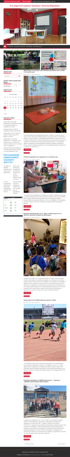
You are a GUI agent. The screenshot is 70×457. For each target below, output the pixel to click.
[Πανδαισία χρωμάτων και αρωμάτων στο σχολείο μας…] (45, 177)
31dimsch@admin (17, 58)
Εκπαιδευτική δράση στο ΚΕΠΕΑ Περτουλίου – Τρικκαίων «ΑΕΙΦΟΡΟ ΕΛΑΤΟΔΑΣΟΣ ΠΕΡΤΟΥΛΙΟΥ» (42, 381)
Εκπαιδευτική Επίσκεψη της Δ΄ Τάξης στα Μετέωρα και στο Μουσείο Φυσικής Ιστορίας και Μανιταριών (43, 214)
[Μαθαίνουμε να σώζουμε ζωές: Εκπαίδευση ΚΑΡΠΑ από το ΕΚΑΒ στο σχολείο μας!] (45, 104)
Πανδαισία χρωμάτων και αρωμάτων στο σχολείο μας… (41, 157)
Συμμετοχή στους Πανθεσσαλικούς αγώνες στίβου (40, 300)
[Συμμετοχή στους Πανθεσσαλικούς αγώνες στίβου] (45, 332)
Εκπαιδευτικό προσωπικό (19, 46)
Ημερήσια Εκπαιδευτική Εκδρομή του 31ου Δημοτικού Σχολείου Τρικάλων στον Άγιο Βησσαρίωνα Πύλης (12, 149)
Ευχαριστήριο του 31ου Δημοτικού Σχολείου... (60, 55)
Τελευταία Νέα (10, 46)
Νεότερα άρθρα (61, 444)
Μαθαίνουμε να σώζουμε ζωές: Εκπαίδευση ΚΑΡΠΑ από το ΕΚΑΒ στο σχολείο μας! (44, 71)
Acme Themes (49, 454)
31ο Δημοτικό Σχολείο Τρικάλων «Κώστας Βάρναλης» (35, 6)
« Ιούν (5, 113)
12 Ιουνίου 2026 (59, 58)
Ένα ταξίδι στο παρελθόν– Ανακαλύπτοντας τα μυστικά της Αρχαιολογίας (8, 169)
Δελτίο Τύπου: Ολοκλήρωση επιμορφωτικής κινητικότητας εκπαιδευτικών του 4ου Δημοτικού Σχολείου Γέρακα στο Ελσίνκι (17, 172)
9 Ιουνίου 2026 (59, 68)
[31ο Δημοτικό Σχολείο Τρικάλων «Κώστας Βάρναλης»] (5, 46)
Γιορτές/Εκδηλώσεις (37, 46)
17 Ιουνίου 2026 (9, 58)
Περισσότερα (27, 149)
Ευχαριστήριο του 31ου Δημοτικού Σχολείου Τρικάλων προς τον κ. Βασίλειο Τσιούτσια (12, 134)
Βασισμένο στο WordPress (23, 454)
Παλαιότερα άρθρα (29, 444)
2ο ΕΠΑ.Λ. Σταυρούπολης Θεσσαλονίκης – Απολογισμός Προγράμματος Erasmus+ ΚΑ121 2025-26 (8, 186)
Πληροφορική (29, 46)
